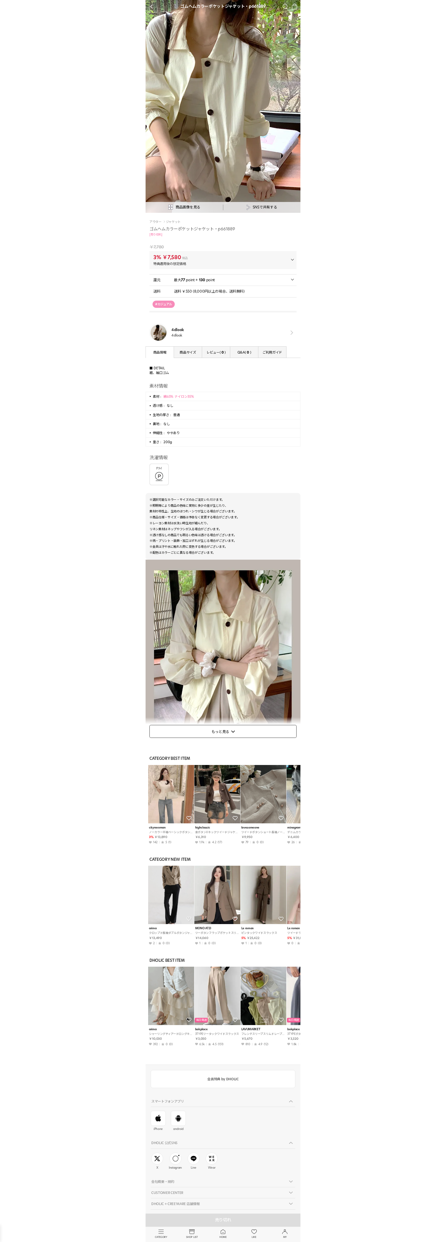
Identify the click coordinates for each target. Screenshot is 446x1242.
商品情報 (159, 352)
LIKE (254, 1237)
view (291, 332)
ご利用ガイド (272, 352)
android (178, 1129)
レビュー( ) (216, 352)
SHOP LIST (192, 1237)
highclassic (202, 827)
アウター (155, 222)
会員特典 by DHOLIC (222, 1079)
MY (285, 1237)
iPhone (158, 1129)
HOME (223, 1237)
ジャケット (173, 222)
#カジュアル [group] (163, 304)
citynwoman (157, 827)
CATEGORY (161, 1237)
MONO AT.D (203, 928)
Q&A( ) (244, 352)
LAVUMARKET (250, 1029)
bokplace (201, 1029)
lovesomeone (250, 827)
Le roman (247, 928)
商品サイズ (188, 352)
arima (152, 928)
